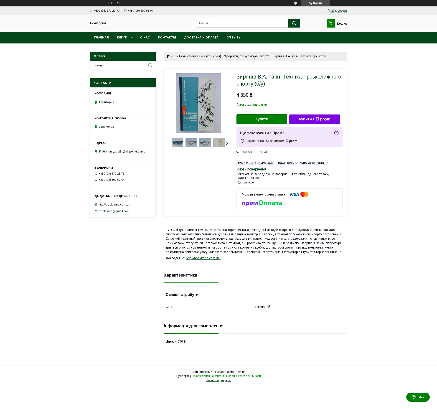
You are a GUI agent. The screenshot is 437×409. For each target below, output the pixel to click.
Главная (101, 37)
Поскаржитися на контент (208, 376)
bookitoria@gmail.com (114, 211)
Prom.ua (240, 371)
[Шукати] (294, 23)
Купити (261, 119)
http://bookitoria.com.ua (114, 204)
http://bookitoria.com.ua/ (203, 258)
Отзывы (234, 37)
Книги (122, 37)
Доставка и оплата (201, 37)
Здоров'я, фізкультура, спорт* (246, 56)
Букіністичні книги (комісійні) (200, 56)
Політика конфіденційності (243, 376)
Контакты (167, 37)
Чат (421, 397)
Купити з (307, 119)
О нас (145, 37)
